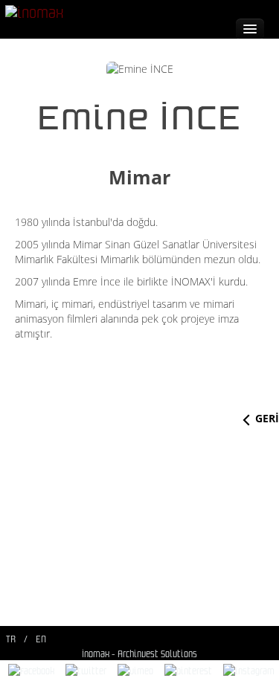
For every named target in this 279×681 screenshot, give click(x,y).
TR (11, 639)
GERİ (267, 418)
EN (41, 639)
